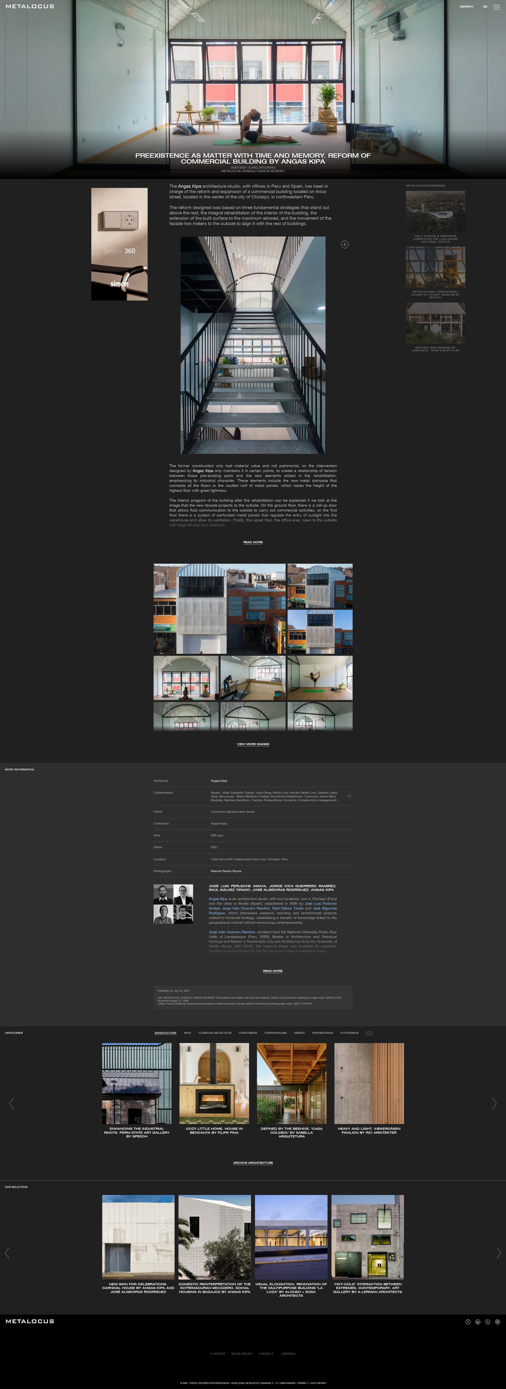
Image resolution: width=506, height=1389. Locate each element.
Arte (187, 1033)
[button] (11, 1103)
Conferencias (275, 1033)
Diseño (299, 1033)
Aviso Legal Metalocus (245, 1383)
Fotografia (350, 1033)
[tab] (165, 1033)
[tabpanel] (253, 1104)
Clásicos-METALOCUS (215, 1033)
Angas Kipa (189, 187)
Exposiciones (322, 1033)
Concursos (248, 1033)
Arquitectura (166, 1033)
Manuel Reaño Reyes (226, 871)
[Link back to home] (30, 7)
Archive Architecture (253, 1163)
